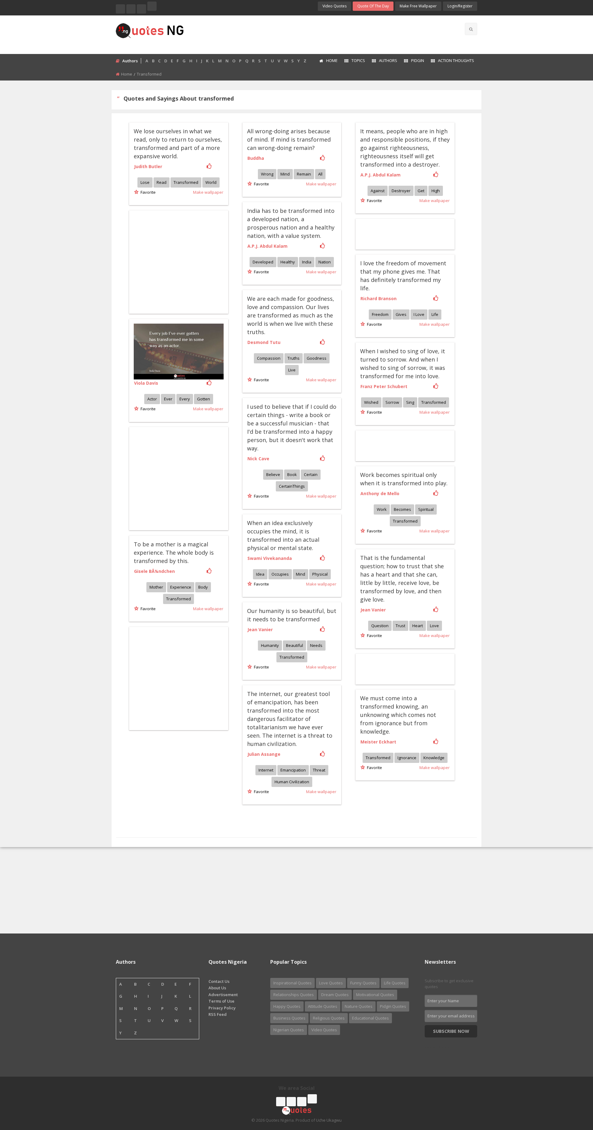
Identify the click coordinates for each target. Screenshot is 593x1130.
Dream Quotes (335, 994)
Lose (145, 182)
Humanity (270, 645)
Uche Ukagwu (329, 1120)
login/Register (460, 6)
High (435, 190)
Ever (168, 399)
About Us (217, 988)
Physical (320, 574)
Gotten (203, 399)
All (320, 174)
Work (382, 509)
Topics (358, 60)
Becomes (402, 509)
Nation (324, 262)
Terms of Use (221, 1001)
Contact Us (218, 981)
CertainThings (292, 486)
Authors (388, 60)
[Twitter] (131, 9)
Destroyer (401, 190)
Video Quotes (334, 6)
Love (434, 625)
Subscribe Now (451, 1031)
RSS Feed (217, 1014)
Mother (156, 587)
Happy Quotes (287, 1006)
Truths (294, 358)
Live (292, 370)
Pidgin (417, 60)
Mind (285, 174)
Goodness (316, 358)
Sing (410, 402)
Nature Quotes (358, 1006)
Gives (401, 314)
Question (380, 625)
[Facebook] (120, 9)
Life (434, 314)
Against (378, 190)
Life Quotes (395, 983)
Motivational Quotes (375, 994)
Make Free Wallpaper (418, 6)
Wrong (267, 174)
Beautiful (294, 645)
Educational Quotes (370, 1018)
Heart (417, 625)
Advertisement (223, 994)
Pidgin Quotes (393, 1006)
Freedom (380, 314)
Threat (319, 770)
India (306, 262)
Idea (260, 574)
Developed (263, 262)
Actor (152, 399)
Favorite (147, 192)
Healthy (287, 262)
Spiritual (426, 509)
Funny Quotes (363, 983)
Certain (311, 474)
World (211, 182)
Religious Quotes (329, 1018)
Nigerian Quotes (288, 1030)
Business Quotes (289, 1018)
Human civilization (292, 781)
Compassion (268, 358)
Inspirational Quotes (292, 983)
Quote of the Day (373, 6)
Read (161, 182)
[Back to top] (573, 1091)
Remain (304, 174)
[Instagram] (141, 9)
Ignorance (406, 757)
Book (292, 474)
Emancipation (293, 770)
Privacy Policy (222, 1008)
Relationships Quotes (293, 994)
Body (203, 587)
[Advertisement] (320, 34)
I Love (419, 314)
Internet (266, 770)
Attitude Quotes (322, 1006)
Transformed (186, 182)
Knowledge (433, 757)
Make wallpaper (208, 192)
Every (184, 399)
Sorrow (392, 402)
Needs (316, 645)
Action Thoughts (456, 60)
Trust (400, 625)
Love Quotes (331, 983)
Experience (180, 587)
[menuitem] (328, 61)
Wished (371, 402)
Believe (273, 474)
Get (421, 190)
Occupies (280, 574)
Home (332, 60)
